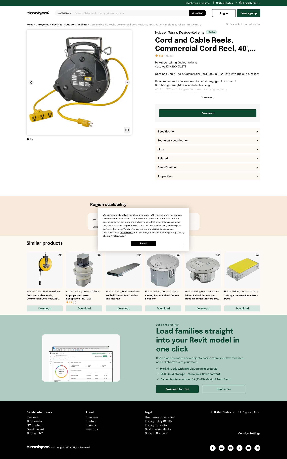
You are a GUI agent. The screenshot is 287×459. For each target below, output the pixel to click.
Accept (143, 243)
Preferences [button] (118, 236)
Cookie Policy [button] (126, 232)
